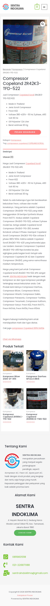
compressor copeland (17, 143)
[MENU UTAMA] (44, 7)
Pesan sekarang (25, 132)
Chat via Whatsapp (12, 339)
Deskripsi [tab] (7, 151)
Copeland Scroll (26, 95)
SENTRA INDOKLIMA (17, 6)
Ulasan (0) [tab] (8, 157)
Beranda (7, 69)
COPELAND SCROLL (36, 143)
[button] (42, 23)
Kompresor (17, 69)
